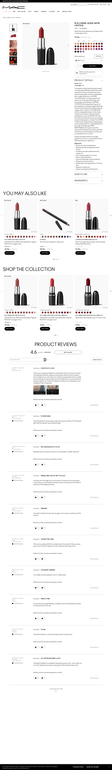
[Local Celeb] (92, 237)
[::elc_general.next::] (35, 236)
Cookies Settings (78, 766)
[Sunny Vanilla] (84, 237)
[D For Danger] (68, 312)
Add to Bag (92, 66)
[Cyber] (78, 52)
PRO (58, 11)
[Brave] (86, 49)
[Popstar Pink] (102, 46)
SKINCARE (43, 11)
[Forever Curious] (43, 312)
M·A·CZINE (52, 11)
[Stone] (83, 44)
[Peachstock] (78, 44)
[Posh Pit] (95, 237)
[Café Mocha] (48, 312)
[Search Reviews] (45, 359)
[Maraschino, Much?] (75, 49)
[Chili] (51, 312)
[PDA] (89, 237)
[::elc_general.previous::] (5, 236)
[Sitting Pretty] (81, 49)
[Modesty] (89, 49)
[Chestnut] (57, 237)
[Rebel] (102, 49)
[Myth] (91, 44)
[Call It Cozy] (89, 44)
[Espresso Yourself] (94, 46)
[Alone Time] (103, 237)
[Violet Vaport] (96, 49)
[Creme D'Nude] (86, 44)
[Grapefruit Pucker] (83, 49)
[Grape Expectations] (65, 237)
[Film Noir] (78, 46)
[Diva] (62, 312)
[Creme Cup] (91, 49)
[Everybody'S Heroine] (59, 312)
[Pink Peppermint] (83, 52)
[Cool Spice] (48, 237)
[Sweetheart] (96, 46)
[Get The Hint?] (32, 237)
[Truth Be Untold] (96, 44)
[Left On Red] (89, 46)
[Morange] (91, 46)
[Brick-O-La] (78, 49)
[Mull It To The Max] (10, 237)
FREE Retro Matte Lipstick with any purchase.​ (15, 1)
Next (56, 691)
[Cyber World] (68, 237)
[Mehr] (29, 237)
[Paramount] (75, 46)
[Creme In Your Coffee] (99, 44)
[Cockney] (100, 237)
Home (4, 17)
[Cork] (43, 237)
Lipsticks (18, 17)
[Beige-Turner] (51, 237)
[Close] (109, 767)
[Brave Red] (83, 46)
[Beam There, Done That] (78, 237)
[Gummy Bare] (98, 237)
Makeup (9, 17)
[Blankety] (94, 44)
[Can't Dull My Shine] (86, 237)
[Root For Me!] (59, 237)
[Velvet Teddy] (7, 237)
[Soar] (21, 237)
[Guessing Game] (75, 52)
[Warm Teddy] (16, 237)
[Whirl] (18, 237)
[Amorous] (99, 49)
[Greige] (54, 237)
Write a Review (68, 352)
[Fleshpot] (75, 44)
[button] (39, 389)
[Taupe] (13, 237)
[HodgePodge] (81, 44)
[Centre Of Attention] (86, 46)
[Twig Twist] (24, 237)
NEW (14, 11)
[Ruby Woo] (65, 312)
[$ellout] (81, 237)
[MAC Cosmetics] (14, 7)
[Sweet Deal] (27, 237)
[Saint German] (94, 49)
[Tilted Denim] (81, 52)
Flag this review (94, 404)
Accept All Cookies (93, 766)
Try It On (98, 56)
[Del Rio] (102, 44)
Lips (13, 17)
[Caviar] (62, 237)
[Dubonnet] (81, 46)
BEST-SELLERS (22, 11)
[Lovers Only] (99, 46)
